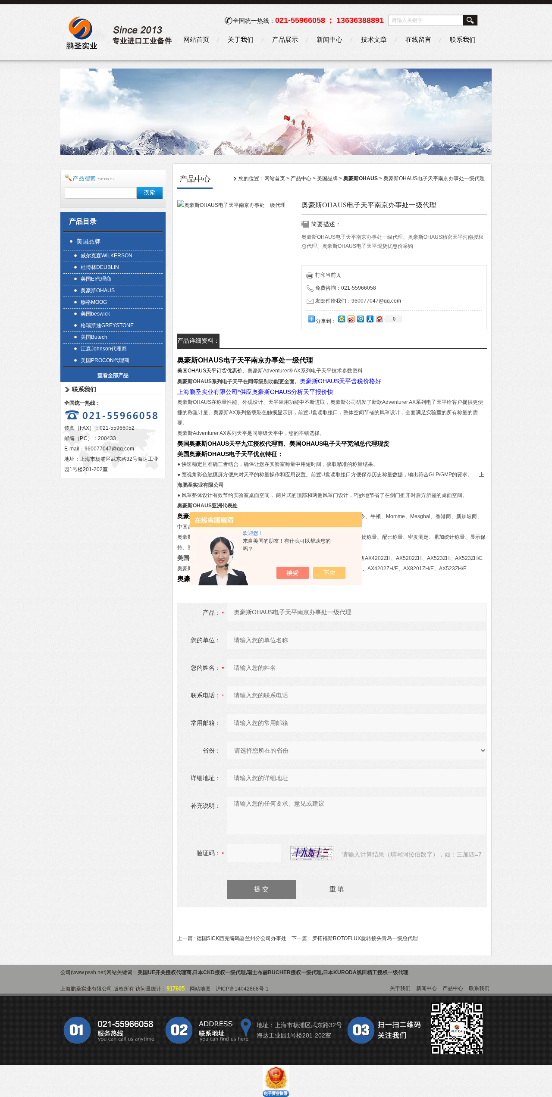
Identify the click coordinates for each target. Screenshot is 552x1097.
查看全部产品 (113, 375)
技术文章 (374, 39)
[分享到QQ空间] (341, 318)
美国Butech (94, 337)
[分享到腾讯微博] (360, 318)
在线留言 (418, 39)
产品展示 (285, 39)
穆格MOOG (94, 302)
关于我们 (241, 39)
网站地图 (200, 989)
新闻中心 (329, 39)
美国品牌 (88, 241)
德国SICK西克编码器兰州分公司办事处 (241, 938)
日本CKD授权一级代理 (219, 972)
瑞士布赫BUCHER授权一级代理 (284, 972)
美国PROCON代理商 (105, 360)
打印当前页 (328, 275)
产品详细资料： (198, 340)
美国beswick (95, 314)
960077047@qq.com (109, 449)
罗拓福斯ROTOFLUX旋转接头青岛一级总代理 (365, 938)
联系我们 (463, 39)
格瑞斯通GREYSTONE (107, 325)
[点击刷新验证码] (311, 853)
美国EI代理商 (96, 279)
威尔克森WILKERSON (106, 256)
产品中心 (301, 178)
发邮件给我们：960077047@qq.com (358, 301)
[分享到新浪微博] (350, 318)
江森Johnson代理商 (104, 349)
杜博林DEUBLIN (100, 267)
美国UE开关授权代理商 (164, 972)
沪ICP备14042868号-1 (242, 989)
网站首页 (196, 39)
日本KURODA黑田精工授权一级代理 (365, 972)
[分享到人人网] (369, 318)
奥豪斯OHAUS (98, 291)
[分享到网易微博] (379, 318)
